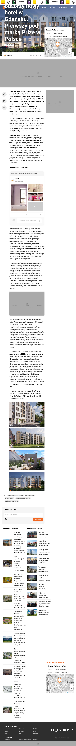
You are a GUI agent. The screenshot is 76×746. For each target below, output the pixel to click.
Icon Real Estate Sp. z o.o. (60, 36)
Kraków (35, 729)
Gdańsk (55, 33)
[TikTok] (71, 730)
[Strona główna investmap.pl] (8, 7)
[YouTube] (64, 730)
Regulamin (7, 739)
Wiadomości (63, 7)
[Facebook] (52, 730)
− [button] (69, 52)
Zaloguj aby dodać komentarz (27, 220)
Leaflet (62, 56)
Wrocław (21, 729)
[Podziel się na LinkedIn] (4, 101)
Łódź (20, 733)
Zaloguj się (38, 519)
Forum (52, 7)
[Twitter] (60, 730)
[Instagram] (56, 730)
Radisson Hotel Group (11, 501)
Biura (44, 7)
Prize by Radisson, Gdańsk (18, 351)
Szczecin (35, 733)
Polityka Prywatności (25, 739)
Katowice (21, 731)
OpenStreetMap (68, 56)
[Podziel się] (5, 94)
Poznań (6, 731)
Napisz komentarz (11, 515)
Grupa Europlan (29, 495)
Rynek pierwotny (34, 7)
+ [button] (69, 50)
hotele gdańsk (9, 498)
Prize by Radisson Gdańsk (55, 30)
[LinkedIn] (68, 730)
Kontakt (35, 739)
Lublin (35, 731)
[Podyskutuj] (5, 107)
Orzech (17, 179)
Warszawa (7, 729)
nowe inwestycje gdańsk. (23, 498)
